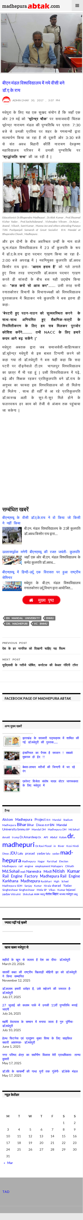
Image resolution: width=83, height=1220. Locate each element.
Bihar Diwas (35, 825)
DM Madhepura (52, 829)
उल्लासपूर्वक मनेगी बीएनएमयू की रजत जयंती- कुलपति (41, 551)
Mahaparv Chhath (62, 866)
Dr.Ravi (39, 846)
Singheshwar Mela (31, 890)
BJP (47, 825)
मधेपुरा (69, 894)
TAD (6, 1192)
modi (23, 871)
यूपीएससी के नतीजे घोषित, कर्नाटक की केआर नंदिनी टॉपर (40, 662)
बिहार (55, 894)
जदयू (42, 894)
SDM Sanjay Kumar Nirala (34, 885)
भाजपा (62, 894)
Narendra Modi (39, 871)
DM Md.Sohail (71, 829)
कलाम (36, 894)
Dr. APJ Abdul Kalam (52, 837)
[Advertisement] (41, 457)
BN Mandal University (23, 618)
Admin (15, 100)
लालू (75, 894)
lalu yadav (53, 853)
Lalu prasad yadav (31, 853)
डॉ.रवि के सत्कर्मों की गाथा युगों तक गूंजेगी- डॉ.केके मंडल (40, 1071)
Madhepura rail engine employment (26, 866)
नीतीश (48, 894)
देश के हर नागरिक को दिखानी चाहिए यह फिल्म (33, 645)
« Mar (8, 1163)
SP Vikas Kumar (55, 890)
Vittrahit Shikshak (22, 894)
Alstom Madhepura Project (24, 819)
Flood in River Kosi (58, 846)
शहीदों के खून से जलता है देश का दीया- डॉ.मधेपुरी (36, 960)
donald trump (10, 837)
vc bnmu (40, 623)
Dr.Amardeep (28, 837)
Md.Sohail (11, 871)
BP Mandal (33, 829)
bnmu (50, 618)
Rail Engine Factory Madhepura (30, 876)
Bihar (21, 824)
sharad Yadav (62, 885)
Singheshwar (10, 890)
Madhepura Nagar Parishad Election (45, 861)
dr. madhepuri (17, 623)
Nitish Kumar (66, 871)
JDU (13, 853)
